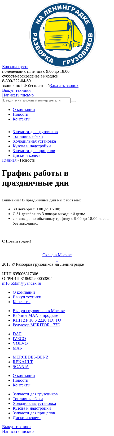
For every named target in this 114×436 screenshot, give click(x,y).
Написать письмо (18, 95)
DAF (17, 334)
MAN (18, 348)
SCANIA (21, 366)
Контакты (21, 301)
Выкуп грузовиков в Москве (39, 310)
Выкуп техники (16, 90)
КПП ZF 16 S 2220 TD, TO (37, 320)
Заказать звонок (64, 85)
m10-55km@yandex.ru (21, 283)
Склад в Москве (57, 255)
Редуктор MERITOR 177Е (36, 325)
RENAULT (23, 362)
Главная (9, 160)
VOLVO (20, 343)
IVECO (19, 338)
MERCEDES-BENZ (31, 357)
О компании (24, 292)
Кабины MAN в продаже (35, 315)
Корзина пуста (15, 66)
